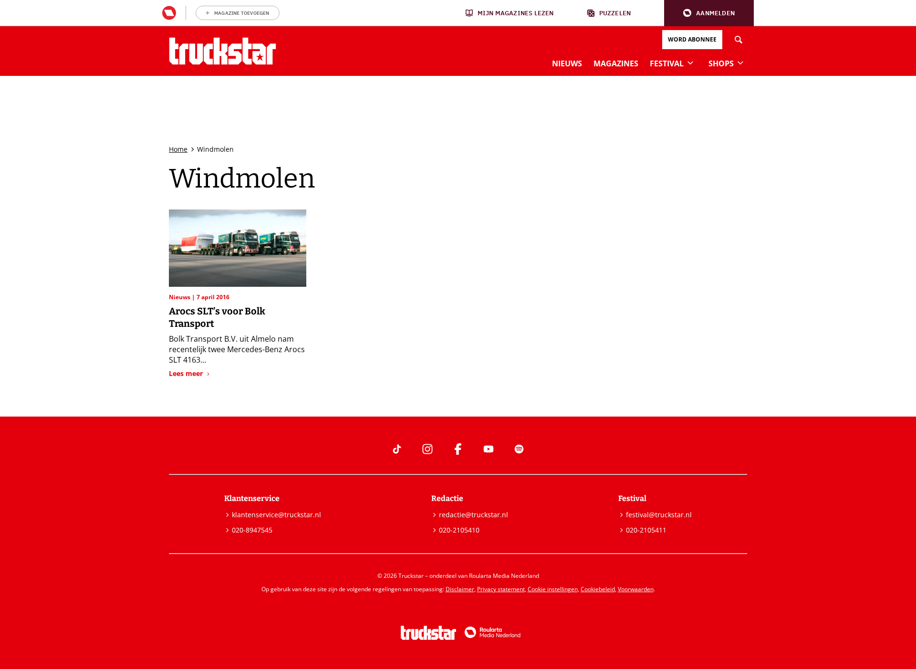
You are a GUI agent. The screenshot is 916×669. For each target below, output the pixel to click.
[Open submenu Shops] (740, 62)
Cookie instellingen (553, 589)
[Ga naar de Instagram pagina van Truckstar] (427, 449)
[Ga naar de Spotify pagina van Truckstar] (519, 449)
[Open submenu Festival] (690, 62)
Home (178, 149)
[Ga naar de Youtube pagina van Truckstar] (488, 449)
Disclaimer (460, 589)
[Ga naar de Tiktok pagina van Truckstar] (396, 449)
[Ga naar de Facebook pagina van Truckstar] (458, 449)
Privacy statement (501, 589)
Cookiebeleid (598, 589)
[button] (709, 13)
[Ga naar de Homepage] (222, 51)
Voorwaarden (636, 589)
